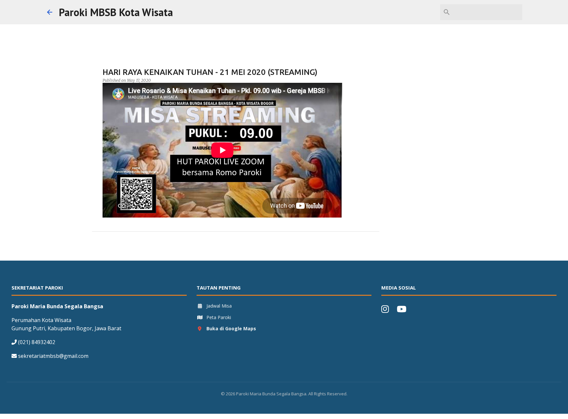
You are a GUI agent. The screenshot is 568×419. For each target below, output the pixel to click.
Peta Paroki (218, 317)
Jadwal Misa (219, 306)
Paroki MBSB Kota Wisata (116, 12)
